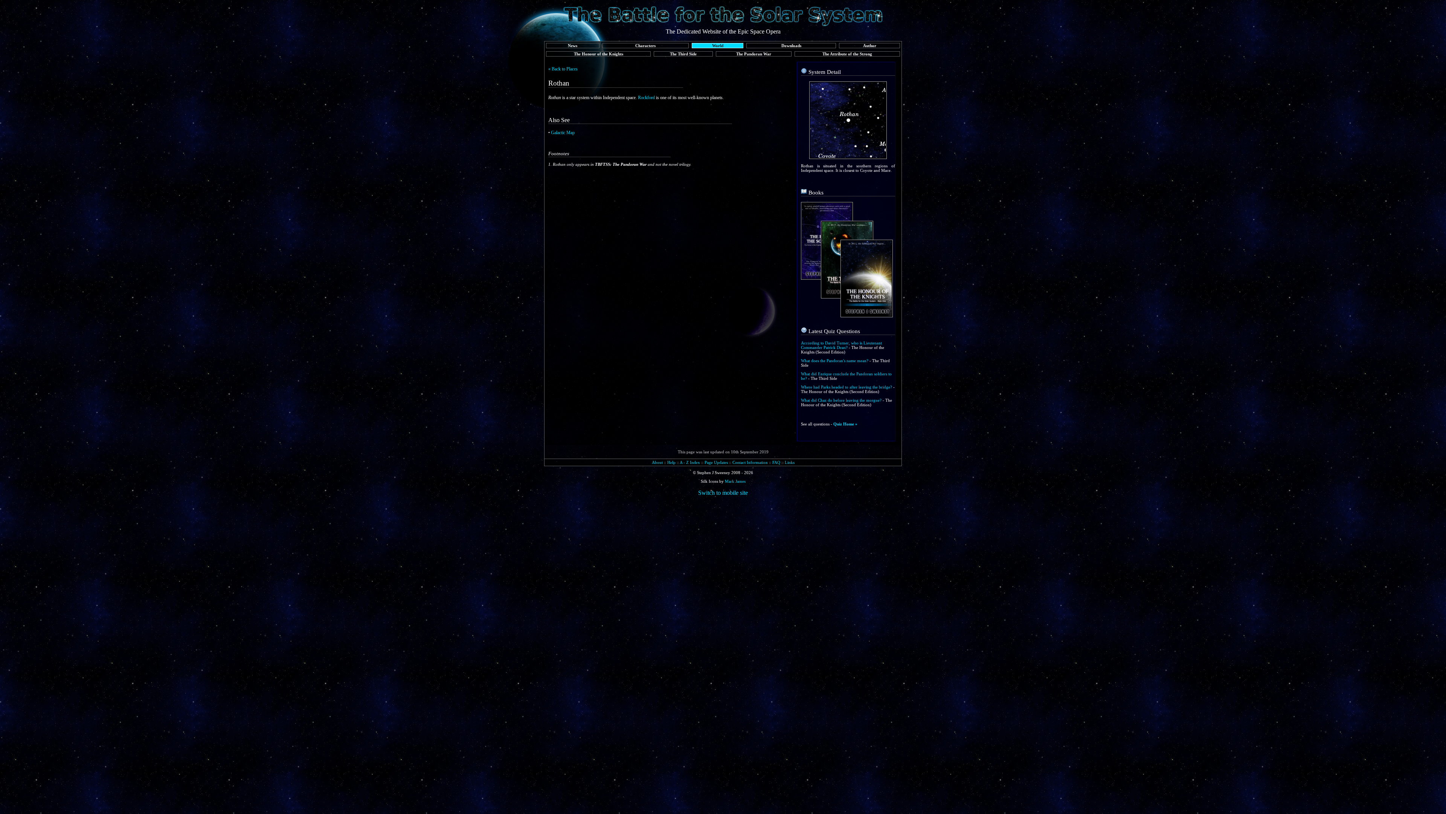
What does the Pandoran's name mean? (834, 360)
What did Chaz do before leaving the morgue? (841, 400)
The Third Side (683, 54)
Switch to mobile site (723, 493)
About (657, 462)
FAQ (776, 462)
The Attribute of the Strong (847, 54)
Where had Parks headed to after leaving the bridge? (846, 387)
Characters (645, 45)
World (717, 45)
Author (869, 45)
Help (671, 462)
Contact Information (750, 462)
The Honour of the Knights (598, 54)
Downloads (791, 45)
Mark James (735, 481)
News (572, 45)
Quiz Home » (845, 424)
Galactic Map (563, 132)
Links (790, 462)
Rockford (646, 97)
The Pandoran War (753, 54)
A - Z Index (690, 462)
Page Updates (716, 462)
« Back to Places (563, 69)
